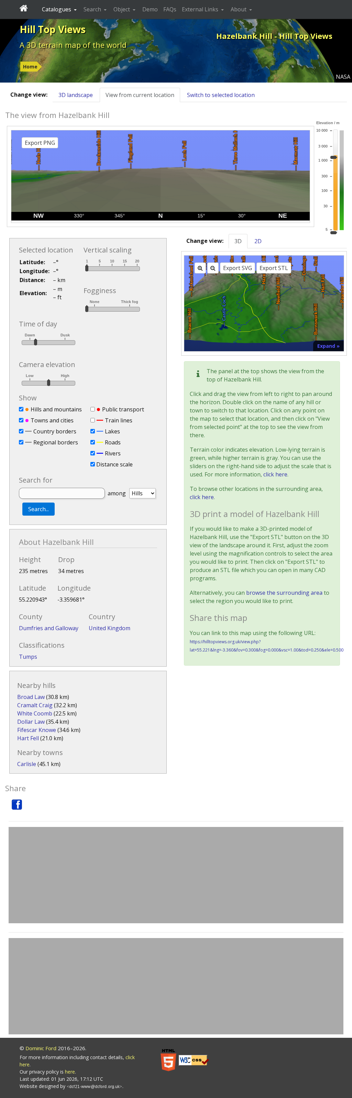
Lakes (112, 431)
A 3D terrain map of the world (73, 45)
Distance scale (114, 464)
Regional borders (55, 442)
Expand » (328, 346)
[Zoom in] (200, 267)
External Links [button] (201, 9)
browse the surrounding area (284, 592)
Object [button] (122, 9)
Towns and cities (52, 420)
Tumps (28, 656)
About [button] (239, 9)
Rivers (113, 453)
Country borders (54, 431)
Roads (113, 442)
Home (30, 66)
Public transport (123, 409)
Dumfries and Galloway (48, 628)
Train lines (118, 420)
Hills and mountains (56, 409)
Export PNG (40, 143)
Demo (150, 9)
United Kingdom (109, 628)
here (70, 1071)
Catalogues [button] (57, 9)
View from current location (140, 95)
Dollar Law (31, 721)
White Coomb (34, 713)
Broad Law (31, 697)
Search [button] (93, 9)
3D (238, 241)
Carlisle (26, 764)
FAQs (169, 9)
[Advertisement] (176, 875)
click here (275, 474)
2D (258, 241)
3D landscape (75, 95)
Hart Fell (28, 738)
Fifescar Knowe (36, 730)
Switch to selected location (221, 95)
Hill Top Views (53, 29)
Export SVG (237, 268)
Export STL (274, 268)
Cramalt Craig (35, 705)
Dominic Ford (40, 1048)
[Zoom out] (213, 267)
